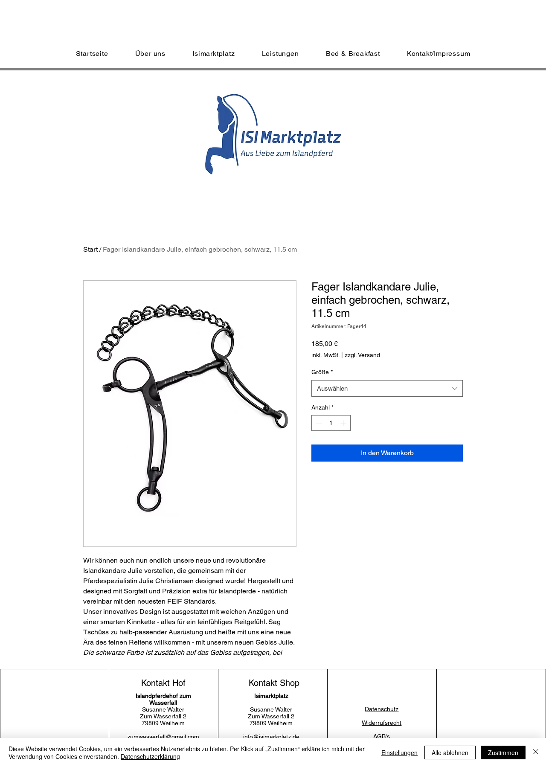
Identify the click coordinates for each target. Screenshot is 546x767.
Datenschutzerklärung (150, 756)
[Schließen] (536, 752)
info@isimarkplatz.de (271, 736)
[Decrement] (318, 422)
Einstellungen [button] (399, 752)
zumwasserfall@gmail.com (163, 736)
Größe (322, 372)
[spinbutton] (331, 422)
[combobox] (387, 388)
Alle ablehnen (450, 752)
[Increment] (344, 422)
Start (90, 249)
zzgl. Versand (362, 355)
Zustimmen (503, 752)
